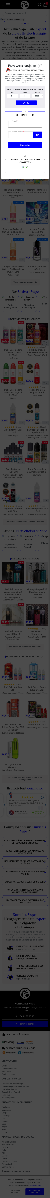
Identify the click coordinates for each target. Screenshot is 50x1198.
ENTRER (26, 103)
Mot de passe (17, 132)
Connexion (25, 145)
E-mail (14, 121)
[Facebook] (23, 167)
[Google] (27, 167)
